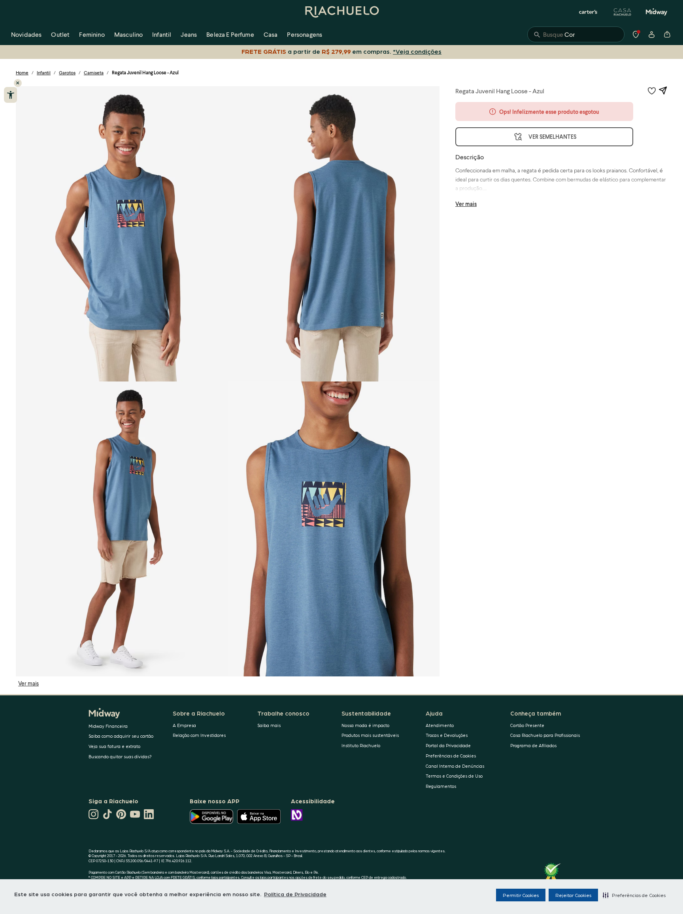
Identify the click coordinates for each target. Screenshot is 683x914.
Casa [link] (271, 34)
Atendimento (440, 725)
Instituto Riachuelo (361, 745)
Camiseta (94, 73)
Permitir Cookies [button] (521, 895)
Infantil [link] (161, 34)
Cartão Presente (527, 725)
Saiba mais (269, 725)
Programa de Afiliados (533, 745)
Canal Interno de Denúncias (455, 766)
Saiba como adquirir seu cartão (121, 736)
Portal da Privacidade (448, 745)
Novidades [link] (26, 34)
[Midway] (656, 12)
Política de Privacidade (295, 893)
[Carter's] (588, 12)
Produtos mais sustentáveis (370, 735)
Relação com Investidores (199, 735)
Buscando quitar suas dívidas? (120, 756)
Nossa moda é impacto (365, 725)
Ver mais (28, 683)
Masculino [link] (128, 34)
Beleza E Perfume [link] (230, 34)
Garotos (67, 73)
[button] (634, 895)
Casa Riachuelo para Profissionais (545, 735)
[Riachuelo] (341, 11)
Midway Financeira (108, 726)
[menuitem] (26, 34)
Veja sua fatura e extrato (114, 746)
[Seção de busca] (576, 34)
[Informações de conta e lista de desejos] (651, 34)
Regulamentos (441, 786)
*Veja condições (417, 51)
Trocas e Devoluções (447, 735)
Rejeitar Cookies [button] (573, 895)
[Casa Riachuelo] (622, 12)
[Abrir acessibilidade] (10, 95)
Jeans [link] (189, 34)
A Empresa (184, 725)
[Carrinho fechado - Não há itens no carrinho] (667, 34)
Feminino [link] (91, 34)
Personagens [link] (304, 34)
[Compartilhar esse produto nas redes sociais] (662, 90)
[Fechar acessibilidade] (18, 83)
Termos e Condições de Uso (454, 776)
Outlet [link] (60, 34)
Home (22, 73)
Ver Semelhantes (552, 136)
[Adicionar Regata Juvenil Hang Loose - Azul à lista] (651, 90)
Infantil (44, 73)
